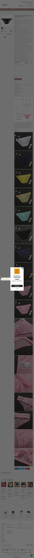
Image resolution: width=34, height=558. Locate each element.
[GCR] (1, 278)
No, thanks (17, 288)
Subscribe (17, 286)
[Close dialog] (22, 268)
